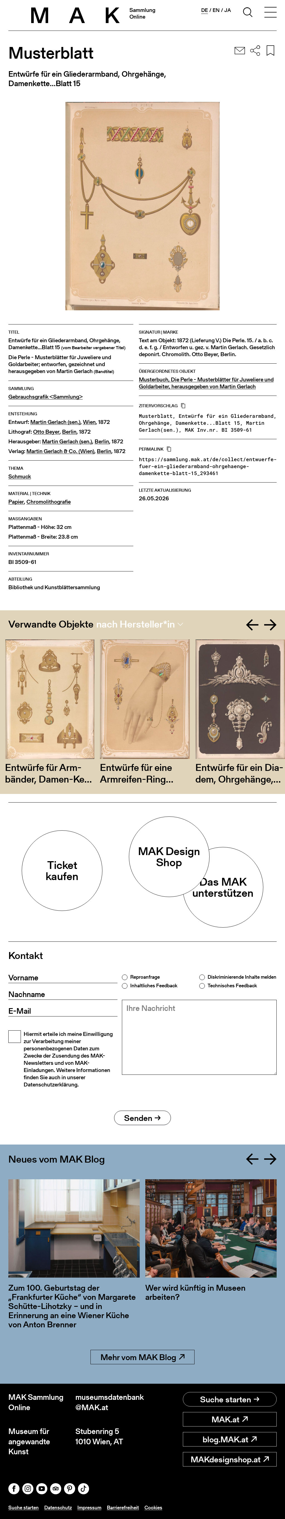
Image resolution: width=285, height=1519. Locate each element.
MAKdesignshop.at (226, 1459)
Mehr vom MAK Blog (138, 1357)
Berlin (69, 431)
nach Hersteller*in (135, 624)
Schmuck (19, 476)
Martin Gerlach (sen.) (55, 422)
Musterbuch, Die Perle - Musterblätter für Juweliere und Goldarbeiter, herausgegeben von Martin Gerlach (206, 383)
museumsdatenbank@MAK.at (108, 1402)
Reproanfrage (145, 977)
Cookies (153, 1507)
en (216, 10)
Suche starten (225, 1399)
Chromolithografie (48, 501)
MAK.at (225, 1419)
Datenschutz (58, 1507)
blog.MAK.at (225, 1439)
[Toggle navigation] (270, 13)
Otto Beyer (46, 431)
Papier (16, 501)
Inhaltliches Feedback (153, 985)
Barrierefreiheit (123, 1507)
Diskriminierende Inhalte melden (242, 977)
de (204, 10)
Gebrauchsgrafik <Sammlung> (45, 396)
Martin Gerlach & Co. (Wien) (60, 451)
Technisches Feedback (232, 985)
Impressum (89, 1507)
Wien (89, 422)
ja (227, 10)
